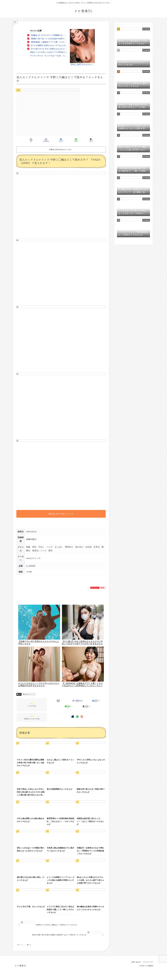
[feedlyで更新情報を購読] (77, 716)
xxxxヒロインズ (30, 694)
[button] (91, 140)
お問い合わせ (136, 962)
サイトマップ (148, 962)
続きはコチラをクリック (61, 514)
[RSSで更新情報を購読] (82, 716)
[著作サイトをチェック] (73, 716)
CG (20, 694)
